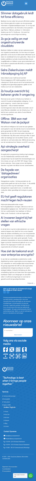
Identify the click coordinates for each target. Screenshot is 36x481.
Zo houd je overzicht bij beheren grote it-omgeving (18, 92)
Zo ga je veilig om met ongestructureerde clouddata (14, 42)
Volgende (31, 283)
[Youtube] (5, 356)
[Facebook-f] (5, 349)
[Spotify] (12, 356)
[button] (26, 3)
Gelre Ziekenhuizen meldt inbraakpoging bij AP (16, 71)
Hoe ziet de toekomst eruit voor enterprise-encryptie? (17, 252)
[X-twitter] (12, 349)
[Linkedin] (24, 356)
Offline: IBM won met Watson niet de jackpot (15, 120)
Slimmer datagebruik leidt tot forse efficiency (17, 14)
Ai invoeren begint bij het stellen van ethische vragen (16, 221)
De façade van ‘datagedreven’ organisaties (10, 173)
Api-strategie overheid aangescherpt (15, 148)
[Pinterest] (18, 356)
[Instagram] (18, 349)
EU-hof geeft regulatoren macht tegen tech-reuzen (16, 198)
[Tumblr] (24, 349)
